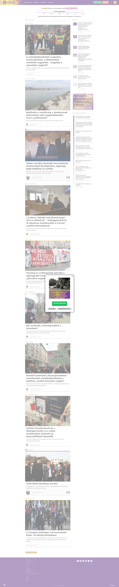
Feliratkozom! (59, 303)
